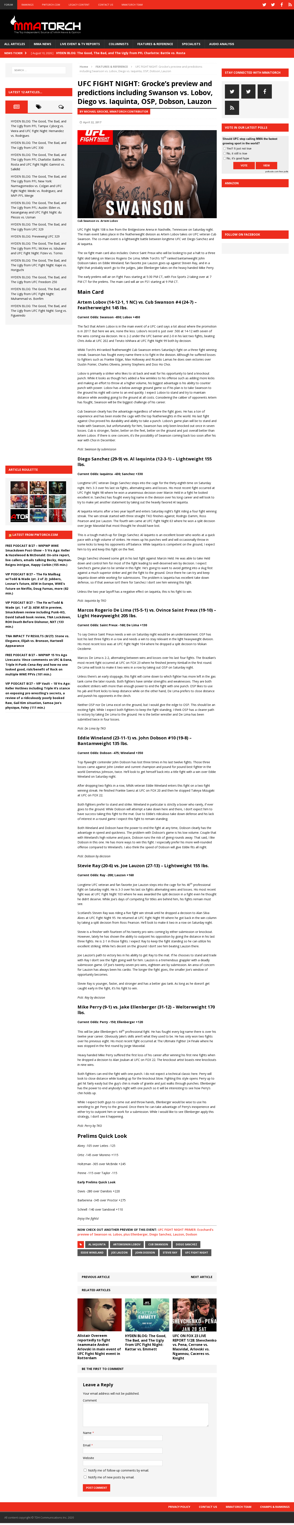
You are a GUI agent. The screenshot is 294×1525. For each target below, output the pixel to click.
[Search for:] (39, 70)
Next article (201, 1277)
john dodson (145, 1252)
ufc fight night (196, 1252)
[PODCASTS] (290, 4)
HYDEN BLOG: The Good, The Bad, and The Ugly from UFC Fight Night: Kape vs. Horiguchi (39, 265)
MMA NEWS (42, 44)
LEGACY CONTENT (79, 4)
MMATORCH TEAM (132, 4)
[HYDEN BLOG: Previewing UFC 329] (19, 515)
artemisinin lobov (127, 1244)
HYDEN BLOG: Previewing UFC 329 (35, 236)
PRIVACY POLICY (179, 1507)
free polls (283, 171)
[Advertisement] (37, 394)
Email (87, 1445)
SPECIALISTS (191, 44)
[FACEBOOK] (281, 4)
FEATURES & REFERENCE (155, 44)
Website (88, 1458)
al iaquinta (96, 1244)
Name (87, 1433)
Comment (90, 1400)
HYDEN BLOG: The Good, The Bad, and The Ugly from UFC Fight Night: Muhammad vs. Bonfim (38, 294)
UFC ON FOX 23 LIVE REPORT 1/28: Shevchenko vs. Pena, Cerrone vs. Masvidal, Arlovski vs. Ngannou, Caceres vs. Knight (195, 1346)
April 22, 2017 (92, 122)
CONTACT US (105, 4)
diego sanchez (186, 1244)
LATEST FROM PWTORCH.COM (35, 535)
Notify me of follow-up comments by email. (118, 1470)
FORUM (8, 4)
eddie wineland (92, 1252)
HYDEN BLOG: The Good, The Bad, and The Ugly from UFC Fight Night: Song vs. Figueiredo (39, 311)
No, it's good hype (238, 158)
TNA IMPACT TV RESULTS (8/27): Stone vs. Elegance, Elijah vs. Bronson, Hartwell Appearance (37, 641)
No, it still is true (237, 153)
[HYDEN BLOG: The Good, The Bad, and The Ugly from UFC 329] (57, 501)
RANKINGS (27, 4)
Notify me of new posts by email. (111, 1477)
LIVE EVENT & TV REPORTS (80, 44)
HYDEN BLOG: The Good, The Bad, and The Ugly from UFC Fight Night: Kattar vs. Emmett (145, 1342)
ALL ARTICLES (14, 44)
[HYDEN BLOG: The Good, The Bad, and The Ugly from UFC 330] (38, 487)
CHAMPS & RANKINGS (275, 1507)
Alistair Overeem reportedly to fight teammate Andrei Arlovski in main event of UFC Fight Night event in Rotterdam (99, 1346)
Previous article (96, 1277)
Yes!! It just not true (239, 148)
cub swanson (158, 1244)
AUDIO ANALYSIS (221, 44)
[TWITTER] (264, 4)
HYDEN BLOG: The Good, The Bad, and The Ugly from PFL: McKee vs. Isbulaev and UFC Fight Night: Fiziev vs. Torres (38, 248)
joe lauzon (119, 1252)
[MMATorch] (46, 24)
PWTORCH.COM (51, 4)
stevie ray (170, 1252)
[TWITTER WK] (273, 4)
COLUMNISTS (118, 44)
